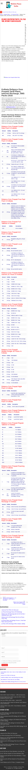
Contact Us (10, 766)
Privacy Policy (21, 766)
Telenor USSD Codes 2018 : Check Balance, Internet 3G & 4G (13, 706)
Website (3, 656)
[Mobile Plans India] (14, 4)
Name (3, 648)
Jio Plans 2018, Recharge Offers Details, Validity (13, 623)
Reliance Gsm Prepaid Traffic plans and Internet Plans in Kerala (19, 603)
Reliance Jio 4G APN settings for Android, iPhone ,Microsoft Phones (12, 723)
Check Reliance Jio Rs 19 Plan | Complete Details (12, 762)
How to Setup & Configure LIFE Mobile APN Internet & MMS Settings (13, 720)
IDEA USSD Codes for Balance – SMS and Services (12, 695)
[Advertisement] (12, 34)
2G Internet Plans (14, 14)
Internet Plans (7, 14)
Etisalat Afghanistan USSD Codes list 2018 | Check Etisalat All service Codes (12, 697)
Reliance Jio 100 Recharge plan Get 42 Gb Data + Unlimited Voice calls (12, 738)
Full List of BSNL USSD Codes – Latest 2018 (11, 700)
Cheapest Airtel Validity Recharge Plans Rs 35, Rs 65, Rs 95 (13, 681)
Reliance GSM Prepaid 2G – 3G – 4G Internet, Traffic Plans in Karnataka (10, 598)
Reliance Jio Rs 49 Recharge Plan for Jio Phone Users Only (13, 741)
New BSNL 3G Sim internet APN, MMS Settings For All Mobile (13, 727)
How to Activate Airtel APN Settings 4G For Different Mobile (13, 717)
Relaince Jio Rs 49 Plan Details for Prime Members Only (12, 759)
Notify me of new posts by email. (10, 662)
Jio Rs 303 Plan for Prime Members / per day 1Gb (12, 751)
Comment (3, 635)
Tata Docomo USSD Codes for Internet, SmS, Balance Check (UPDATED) (13, 703)
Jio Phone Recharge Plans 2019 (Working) (11, 612)
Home (1, 14)
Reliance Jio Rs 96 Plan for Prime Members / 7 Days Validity (13, 756)
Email (2, 652)
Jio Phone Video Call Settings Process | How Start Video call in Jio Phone (12, 745)
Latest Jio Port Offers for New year (9, 12)
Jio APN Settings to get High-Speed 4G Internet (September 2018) (11, 713)
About (5, 766)
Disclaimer (15, 766)
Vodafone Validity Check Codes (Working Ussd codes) (12, 677)
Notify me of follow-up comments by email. (12, 660)
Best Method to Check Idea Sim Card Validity (10, 679)
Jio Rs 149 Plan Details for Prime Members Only (12, 753)
